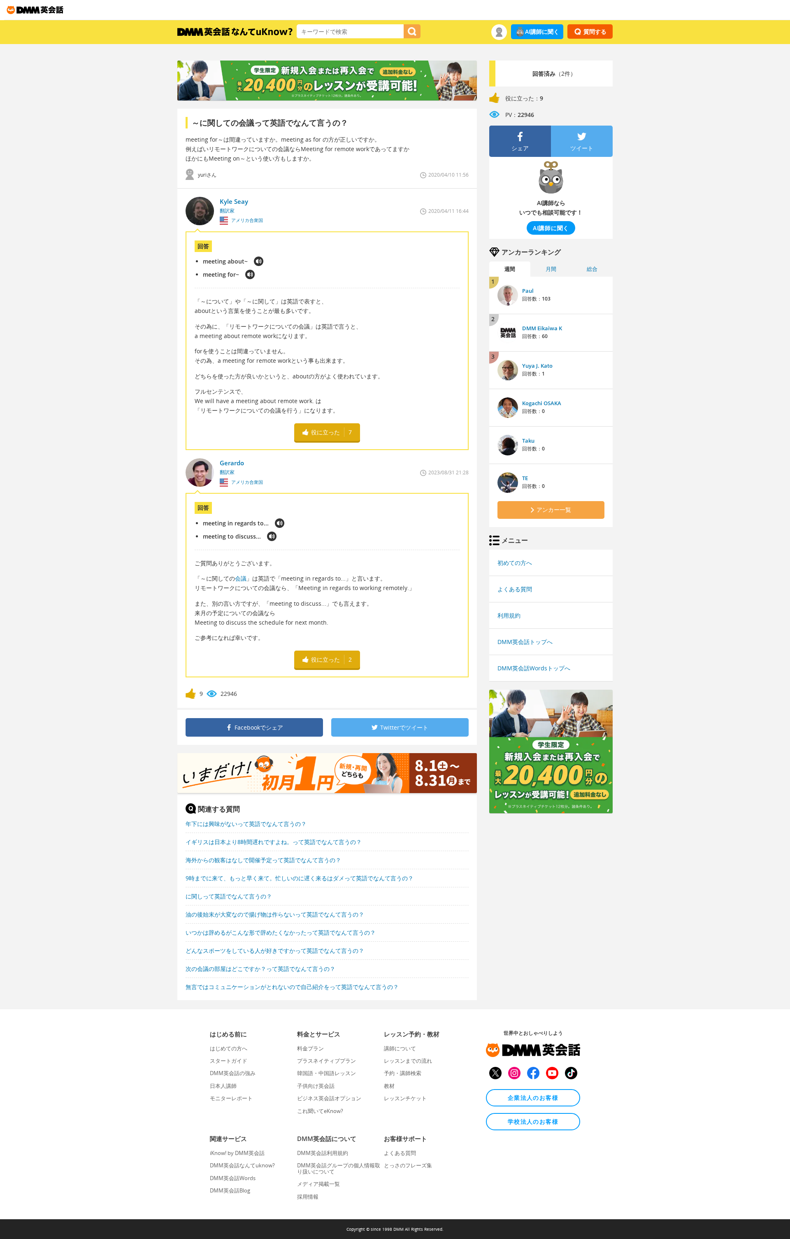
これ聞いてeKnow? (320, 1111)
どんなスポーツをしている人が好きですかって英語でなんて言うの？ (275, 950)
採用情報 (307, 1196)
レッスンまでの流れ (408, 1060)
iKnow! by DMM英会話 (237, 1153)
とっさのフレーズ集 (408, 1165)
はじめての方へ (228, 1048)
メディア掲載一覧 (318, 1184)
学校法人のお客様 (533, 1121)
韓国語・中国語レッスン (326, 1073)
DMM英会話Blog (230, 1190)
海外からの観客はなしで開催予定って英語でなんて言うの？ (263, 860)
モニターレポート (231, 1098)
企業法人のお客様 (533, 1097)
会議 (240, 578)
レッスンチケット (405, 1098)
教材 (389, 1086)
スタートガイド (228, 1060)
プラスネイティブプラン (326, 1060)
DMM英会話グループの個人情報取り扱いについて (338, 1168)
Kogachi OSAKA (541, 403)
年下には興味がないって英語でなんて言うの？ (246, 824)
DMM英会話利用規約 (322, 1153)
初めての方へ (514, 563)
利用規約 (508, 615)
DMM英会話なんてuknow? (242, 1165)
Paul (528, 290)
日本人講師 (223, 1086)
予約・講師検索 (402, 1073)
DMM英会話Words (233, 1178)
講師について (400, 1048)
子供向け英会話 (316, 1086)
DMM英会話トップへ (525, 642)
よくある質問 (514, 589)
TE (525, 478)
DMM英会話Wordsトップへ (533, 668)
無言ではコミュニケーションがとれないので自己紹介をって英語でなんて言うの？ (292, 987)
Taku (528, 440)
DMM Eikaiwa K (542, 328)
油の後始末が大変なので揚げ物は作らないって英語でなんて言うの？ (275, 914)
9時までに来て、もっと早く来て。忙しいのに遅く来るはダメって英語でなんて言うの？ (300, 878)
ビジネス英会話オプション (329, 1098)
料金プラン (310, 1048)
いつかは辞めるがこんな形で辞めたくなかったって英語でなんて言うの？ (281, 932)
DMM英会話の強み (233, 1073)
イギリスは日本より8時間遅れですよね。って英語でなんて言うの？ (274, 842)
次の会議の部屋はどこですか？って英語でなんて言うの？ (260, 969)
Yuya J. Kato (537, 365)
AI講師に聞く (542, 31)
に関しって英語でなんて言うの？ (229, 896)
